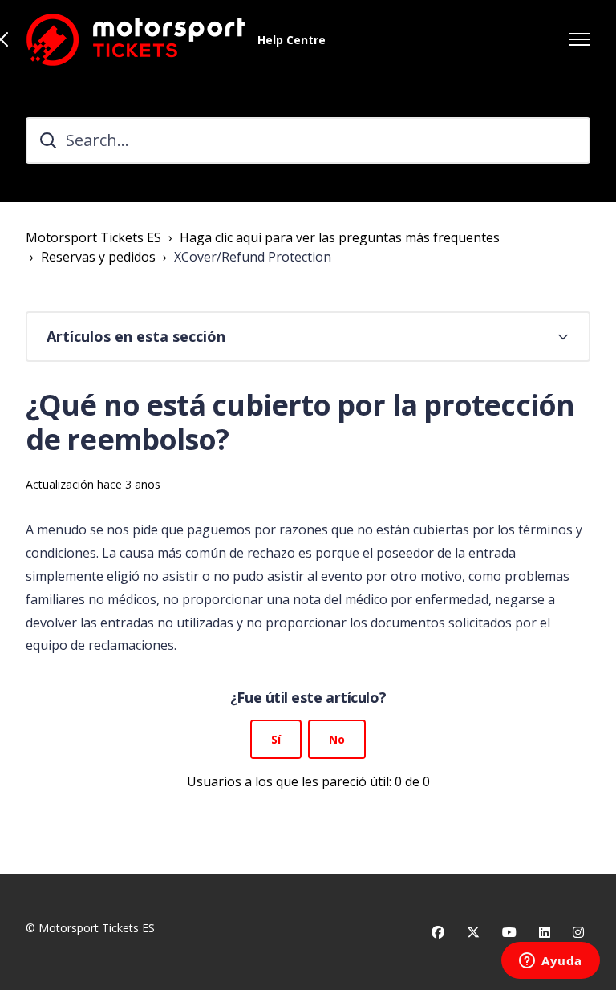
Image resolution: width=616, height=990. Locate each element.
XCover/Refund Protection (252, 257)
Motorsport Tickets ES (93, 237)
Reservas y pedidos (98, 257)
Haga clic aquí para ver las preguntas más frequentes (340, 237)
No (337, 739)
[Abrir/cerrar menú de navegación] (580, 39)
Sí (276, 739)
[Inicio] (135, 39)
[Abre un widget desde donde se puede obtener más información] (550, 962)
